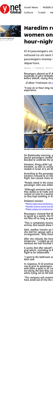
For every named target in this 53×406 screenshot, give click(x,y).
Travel (41, 13)
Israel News (31, 7)
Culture (28, 13)
